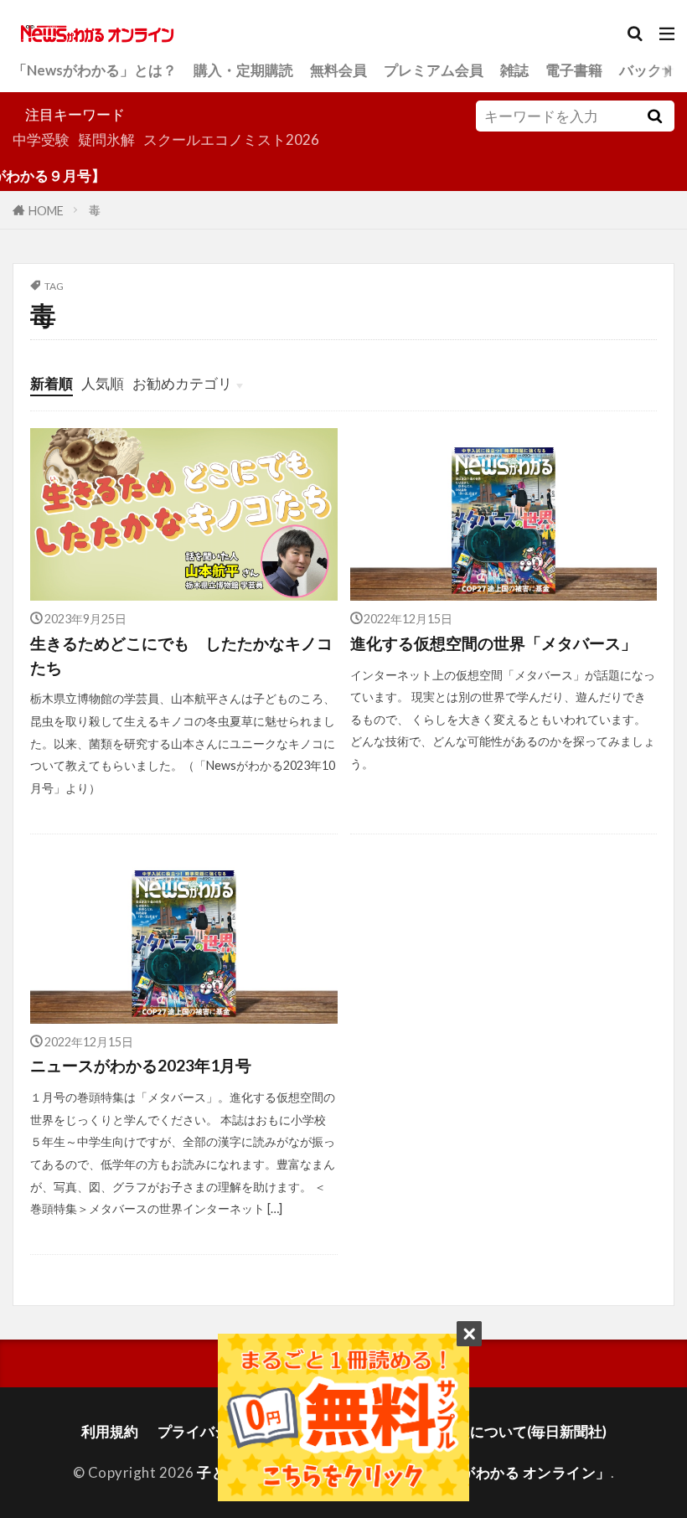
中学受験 (41, 139)
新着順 (51, 383)
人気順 (102, 383)
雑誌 (514, 70)
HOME (46, 210)
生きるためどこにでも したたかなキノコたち (181, 655)
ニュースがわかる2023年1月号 (140, 1065)
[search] (654, 116)
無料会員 (338, 70)
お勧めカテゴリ (182, 383)
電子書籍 (573, 70)
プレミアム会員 (433, 70)
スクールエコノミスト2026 (231, 139)
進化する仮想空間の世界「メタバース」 (493, 643)
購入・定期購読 (243, 70)
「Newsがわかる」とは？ (95, 70)
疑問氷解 (106, 139)
